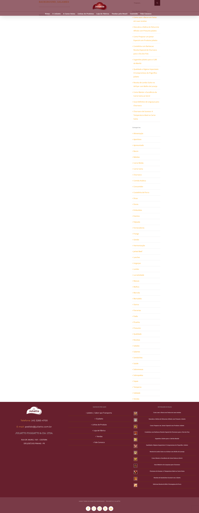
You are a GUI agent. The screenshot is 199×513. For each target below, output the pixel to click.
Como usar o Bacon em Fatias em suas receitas (167, 412)
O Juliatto (99, 419)
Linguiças (137, 263)
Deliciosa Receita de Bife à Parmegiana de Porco (167, 484)
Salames (136, 352)
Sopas (135, 381)
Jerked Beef (137, 251)
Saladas (136, 346)
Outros (136, 304)
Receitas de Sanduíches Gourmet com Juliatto (167, 477)
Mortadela (137, 298)
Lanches (136, 257)
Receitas (136, 340)
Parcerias (137, 310)
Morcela (136, 293)
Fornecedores (138, 228)
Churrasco (137, 175)
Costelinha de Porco (141, 192)
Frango (136, 234)
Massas (136, 281)
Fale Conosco (99, 442)
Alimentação (138, 133)
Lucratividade (138, 275)
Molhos (136, 287)
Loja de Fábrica (99, 430)
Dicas (135, 198)
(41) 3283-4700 (39, 420)
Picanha (136, 322)
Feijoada (136, 222)
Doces (135, 204)
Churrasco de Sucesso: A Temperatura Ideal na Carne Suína (144, 115)
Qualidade (137, 334)
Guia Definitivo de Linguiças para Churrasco (167, 464)
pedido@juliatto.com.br (38, 426)
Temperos (137, 387)
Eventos (136, 216)
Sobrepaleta (138, 375)
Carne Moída (138, 163)
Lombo (136, 269)
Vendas (136, 399)
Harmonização (139, 245)
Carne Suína (138, 169)
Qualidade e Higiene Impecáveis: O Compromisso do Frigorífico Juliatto (146, 73)
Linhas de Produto (99, 424)
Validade (136, 393)
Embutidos (137, 210)
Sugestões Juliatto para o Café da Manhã (167, 438)
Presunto (137, 328)
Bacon (135, 151)
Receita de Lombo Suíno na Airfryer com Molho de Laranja (167, 451)
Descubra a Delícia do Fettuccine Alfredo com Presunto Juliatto (167, 419)
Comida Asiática (139, 181)
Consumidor (138, 186)
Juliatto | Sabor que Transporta (99, 413)
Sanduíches (138, 357)
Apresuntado (138, 145)
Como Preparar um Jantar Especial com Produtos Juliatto (167, 425)
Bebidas (136, 157)
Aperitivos (137, 139)
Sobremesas (138, 369)
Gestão (136, 239)
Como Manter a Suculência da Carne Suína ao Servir (167, 458)
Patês (135, 316)
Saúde (135, 363)
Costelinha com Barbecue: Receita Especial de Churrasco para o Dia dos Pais (145, 50)
